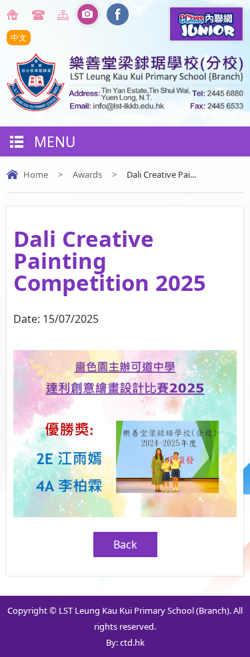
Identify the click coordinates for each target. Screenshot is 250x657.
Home (15, 15)
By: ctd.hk (125, 642)
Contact (40, 15)
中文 (19, 37)
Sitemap (65, 15)
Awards (87, 174)
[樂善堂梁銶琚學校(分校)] (125, 107)
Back (125, 544)
